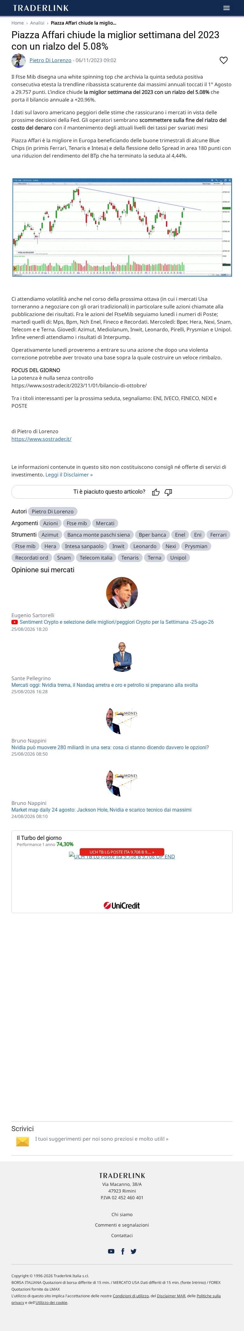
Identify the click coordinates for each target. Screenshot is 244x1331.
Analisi (37, 23)
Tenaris (130, 557)
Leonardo (145, 546)
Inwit (118, 546)
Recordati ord (31, 557)
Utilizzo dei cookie (51, 1302)
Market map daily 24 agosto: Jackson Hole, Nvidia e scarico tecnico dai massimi (101, 810)
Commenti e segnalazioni (122, 1225)
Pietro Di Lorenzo (50, 60)
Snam (64, 557)
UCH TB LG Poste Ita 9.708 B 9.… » (122, 852)
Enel (180, 534)
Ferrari (218, 534)
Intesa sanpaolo (84, 546)
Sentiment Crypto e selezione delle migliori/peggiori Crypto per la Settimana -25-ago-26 (116, 622)
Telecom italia (96, 557)
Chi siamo (122, 1214)
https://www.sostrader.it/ (41, 438)
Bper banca (152, 534)
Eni (197, 534)
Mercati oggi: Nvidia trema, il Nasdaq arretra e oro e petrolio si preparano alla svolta (104, 685)
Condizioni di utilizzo (131, 1296)
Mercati (105, 523)
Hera (50, 546)
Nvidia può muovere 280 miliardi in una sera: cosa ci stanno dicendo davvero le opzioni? (110, 747)
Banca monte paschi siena (98, 534)
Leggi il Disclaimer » (69, 474)
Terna (154, 557)
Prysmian (196, 546)
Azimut (50, 534)
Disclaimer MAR (171, 1296)
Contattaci (122, 1235)
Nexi (171, 546)
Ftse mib (77, 523)
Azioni (50, 523)
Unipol (178, 557)
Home (17, 23)
